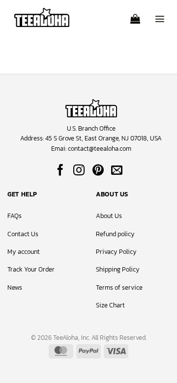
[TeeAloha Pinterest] (98, 170)
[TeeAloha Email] (116, 170)
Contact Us (22, 234)
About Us (109, 215)
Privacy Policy (116, 251)
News (14, 287)
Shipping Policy (118, 269)
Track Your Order (31, 269)
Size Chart (110, 305)
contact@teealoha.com (99, 148)
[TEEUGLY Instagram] (79, 170)
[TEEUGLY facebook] (60, 170)
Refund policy (115, 234)
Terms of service (119, 287)
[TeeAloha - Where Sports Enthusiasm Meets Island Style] (42, 17)
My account (23, 251)
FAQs (14, 215)
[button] (135, 16)
